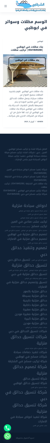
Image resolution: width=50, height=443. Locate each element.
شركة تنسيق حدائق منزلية (30, 408)
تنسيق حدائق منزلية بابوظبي (38, 270)
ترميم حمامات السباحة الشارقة (20, 226)
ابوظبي (40, 41)
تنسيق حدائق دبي (19, 259)
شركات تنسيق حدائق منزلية (29, 340)
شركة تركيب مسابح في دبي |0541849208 (27, 194)
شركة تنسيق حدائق (35, 378)
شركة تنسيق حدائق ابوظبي (30, 383)
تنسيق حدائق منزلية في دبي (29, 274)
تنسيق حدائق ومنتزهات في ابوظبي (36, 278)
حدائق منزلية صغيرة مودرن (31, 314)
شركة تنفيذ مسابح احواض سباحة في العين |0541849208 (27, 171)
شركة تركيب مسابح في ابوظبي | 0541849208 (25, 191)
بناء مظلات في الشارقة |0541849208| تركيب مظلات (25, 185)
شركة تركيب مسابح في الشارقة (27, 361)
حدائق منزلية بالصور (35, 291)
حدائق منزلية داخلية (35, 305)
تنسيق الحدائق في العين (39, 260)
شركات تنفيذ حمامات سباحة (30, 352)
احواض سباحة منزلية (29, 205)
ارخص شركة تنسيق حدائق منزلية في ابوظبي (33, 211)
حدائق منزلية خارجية (35, 300)
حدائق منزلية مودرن (35, 323)
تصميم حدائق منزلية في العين (37, 243)
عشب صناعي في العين (40, 425)
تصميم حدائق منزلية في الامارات (27, 239)
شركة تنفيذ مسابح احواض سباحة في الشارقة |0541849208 (26, 178)
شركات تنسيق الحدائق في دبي (28, 331)
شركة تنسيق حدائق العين (39, 387)
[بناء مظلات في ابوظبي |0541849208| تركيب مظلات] (25, 70)
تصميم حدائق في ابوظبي (29, 230)
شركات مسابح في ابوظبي (31, 356)
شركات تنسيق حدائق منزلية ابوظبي (36, 348)
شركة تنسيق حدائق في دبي (26, 395)
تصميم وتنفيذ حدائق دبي (29, 251)
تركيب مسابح (39, 226)
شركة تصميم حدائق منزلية (30, 370)
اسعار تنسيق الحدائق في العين (37, 214)
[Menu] (5, 6)
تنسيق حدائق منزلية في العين (18, 270)
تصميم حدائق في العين (12, 230)
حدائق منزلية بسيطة (34, 296)
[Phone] (7, 427)
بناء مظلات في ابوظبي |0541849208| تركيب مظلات (27, 48)
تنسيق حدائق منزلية (29, 265)
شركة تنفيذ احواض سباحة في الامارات (28, 419)
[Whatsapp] (7, 436)
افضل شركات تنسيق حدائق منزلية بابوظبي (33, 218)
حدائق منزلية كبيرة (35, 318)
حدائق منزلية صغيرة (35, 309)
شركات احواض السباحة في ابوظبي (36, 327)
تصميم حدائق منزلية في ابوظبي (27, 234)
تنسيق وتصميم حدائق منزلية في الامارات (26, 284)
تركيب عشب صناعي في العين (29, 221)
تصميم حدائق (43, 230)
